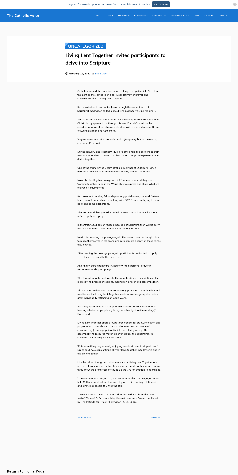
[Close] (235, 4)
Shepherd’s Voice (180, 15)
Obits (196, 15)
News (110, 15)
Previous (85, 417)
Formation (123, 15)
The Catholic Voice (23, 15)
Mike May (101, 73)
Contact (224, 15)
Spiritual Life (159, 15)
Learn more (161, 4)
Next (154, 417)
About (99, 15)
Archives (209, 15)
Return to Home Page (25, 471)
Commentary (141, 15)
